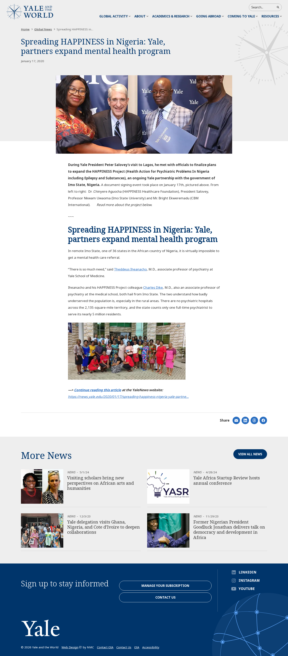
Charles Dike (153, 287)
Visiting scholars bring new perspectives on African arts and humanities (100, 483)
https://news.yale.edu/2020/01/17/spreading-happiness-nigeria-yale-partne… (128, 396)
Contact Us (123, 647)
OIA (136, 647)
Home (25, 29)
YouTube (247, 588)
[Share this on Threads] (254, 420)
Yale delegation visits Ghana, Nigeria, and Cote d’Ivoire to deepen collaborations (103, 527)
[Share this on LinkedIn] (236, 420)
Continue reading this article (97, 390)
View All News (250, 454)
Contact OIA (105, 647)
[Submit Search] (278, 7)
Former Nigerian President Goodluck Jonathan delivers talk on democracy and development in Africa (229, 529)
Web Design (70, 647)
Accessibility (150, 647)
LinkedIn (247, 572)
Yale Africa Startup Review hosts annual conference (226, 480)
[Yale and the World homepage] (29, 12)
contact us (165, 597)
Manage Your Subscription (165, 585)
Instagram (249, 580)
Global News (43, 29)
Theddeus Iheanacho (130, 269)
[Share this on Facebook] (263, 420)
